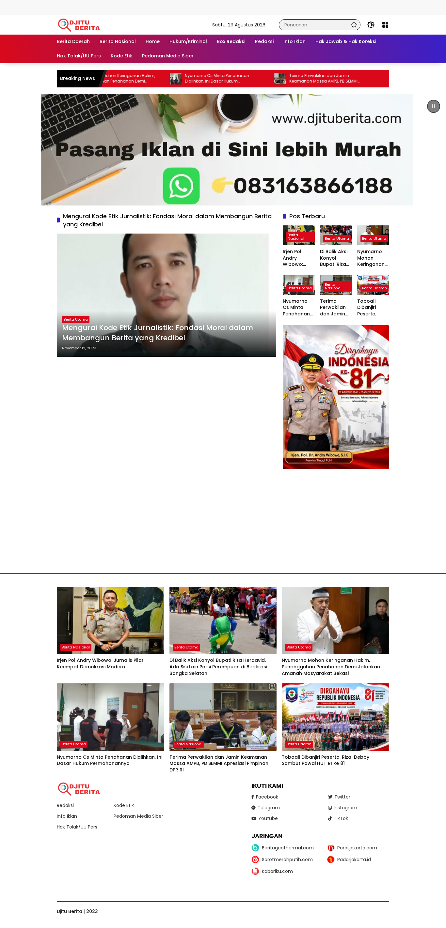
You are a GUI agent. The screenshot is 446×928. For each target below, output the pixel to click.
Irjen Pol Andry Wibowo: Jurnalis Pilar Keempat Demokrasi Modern (298, 258)
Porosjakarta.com (357, 847)
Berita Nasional (296, 236)
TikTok (341, 818)
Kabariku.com (277, 871)
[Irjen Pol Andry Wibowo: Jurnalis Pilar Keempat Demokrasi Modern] (110, 620)
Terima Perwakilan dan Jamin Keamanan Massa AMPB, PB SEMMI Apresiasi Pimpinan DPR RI (289, 78)
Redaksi (65, 805)
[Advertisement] (119, 6)
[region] (223, 149)
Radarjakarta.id (354, 859)
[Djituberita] (80, 24)
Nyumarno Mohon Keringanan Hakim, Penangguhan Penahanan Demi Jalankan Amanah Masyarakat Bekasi (373, 258)
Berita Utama (76, 319)
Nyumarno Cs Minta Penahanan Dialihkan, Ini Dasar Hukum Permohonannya (182, 78)
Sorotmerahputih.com (287, 859)
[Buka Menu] (385, 25)
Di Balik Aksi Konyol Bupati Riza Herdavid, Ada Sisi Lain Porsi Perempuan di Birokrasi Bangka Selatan (334, 258)
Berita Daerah (374, 288)
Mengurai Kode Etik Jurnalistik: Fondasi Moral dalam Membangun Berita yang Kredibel (157, 333)
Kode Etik (124, 805)
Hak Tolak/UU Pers (77, 827)
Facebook (267, 797)
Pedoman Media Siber (138, 816)
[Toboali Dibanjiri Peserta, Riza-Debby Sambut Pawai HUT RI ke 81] (335, 717)
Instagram (345, 807)
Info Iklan (67, 816)
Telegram (269, 807)
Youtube (268, 818)
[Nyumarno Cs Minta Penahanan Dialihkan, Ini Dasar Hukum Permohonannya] (141, 78)
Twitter (342, 797)
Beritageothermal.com (288, 847)
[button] (353, 24)
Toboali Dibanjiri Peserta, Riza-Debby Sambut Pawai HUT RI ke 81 (372, 307)
